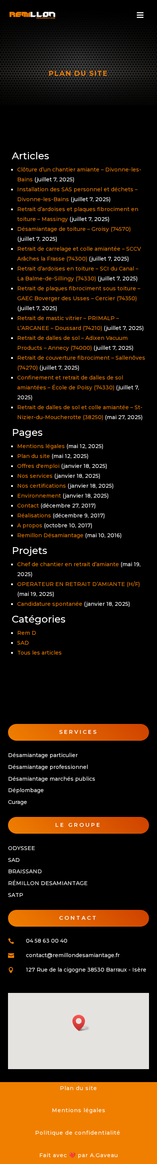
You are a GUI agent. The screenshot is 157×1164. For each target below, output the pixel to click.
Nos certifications (41, 485)
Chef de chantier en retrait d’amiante (68, 564)
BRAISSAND (25, 871)
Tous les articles (39, 652)
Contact (28, 505)
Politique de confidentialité (78, 1132)
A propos (29, 525)
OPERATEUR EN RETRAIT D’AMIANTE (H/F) (78, 584)
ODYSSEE (21, 848)
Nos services (35, 475)
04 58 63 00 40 (46, 940)
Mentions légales (41, 446)
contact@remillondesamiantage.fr (73, 955)
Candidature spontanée (49, 603)
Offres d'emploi (38, 466)
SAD (23, 642)
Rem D (26, 632)
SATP (15, 895)
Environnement (39, 495)
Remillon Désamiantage (50, 535)
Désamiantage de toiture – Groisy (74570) (74, 229)
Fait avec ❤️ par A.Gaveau (78, 1155)
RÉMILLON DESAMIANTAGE (48, 883)
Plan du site (33, 456)
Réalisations (34, 515)
